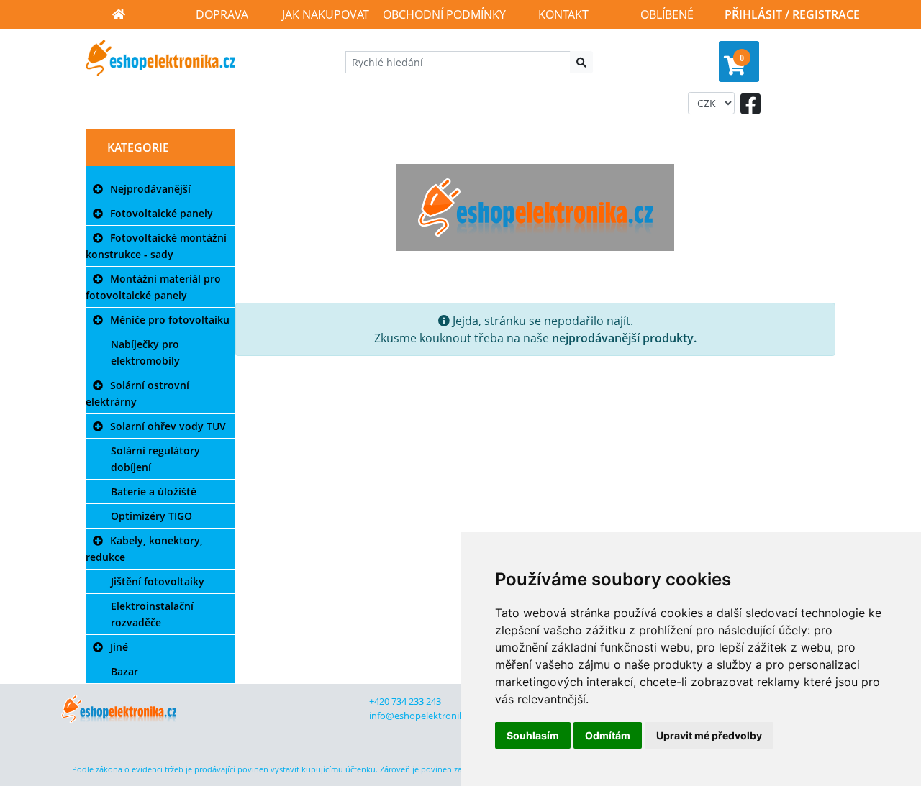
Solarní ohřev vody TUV (168, 426)
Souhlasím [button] (533, 735)
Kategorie (138, 147)
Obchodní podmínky (444, 14)
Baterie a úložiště (153, 491)
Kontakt (563, 14)
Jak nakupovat (325, 14)
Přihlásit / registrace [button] (792, 14)
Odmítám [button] (607, 735)
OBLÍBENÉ (667, 14)
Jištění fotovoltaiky (157, 581)
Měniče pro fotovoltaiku (170, 319)
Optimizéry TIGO (151, 516)
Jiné (119, 647)
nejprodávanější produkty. (624, 338)
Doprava (222, 14)
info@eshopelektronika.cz (424, 715)
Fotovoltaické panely (161, 213)
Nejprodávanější (150, 189)
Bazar (124, 671)
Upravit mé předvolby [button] (709, 735)
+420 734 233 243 (405, 701)
